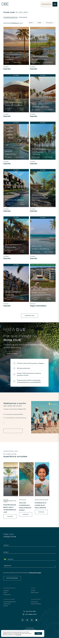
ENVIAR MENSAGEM (12, 578)
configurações (18, 634)
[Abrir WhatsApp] (55, 634)
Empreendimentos (46, 4)
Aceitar (38, 633)
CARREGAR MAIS (29, 315)
